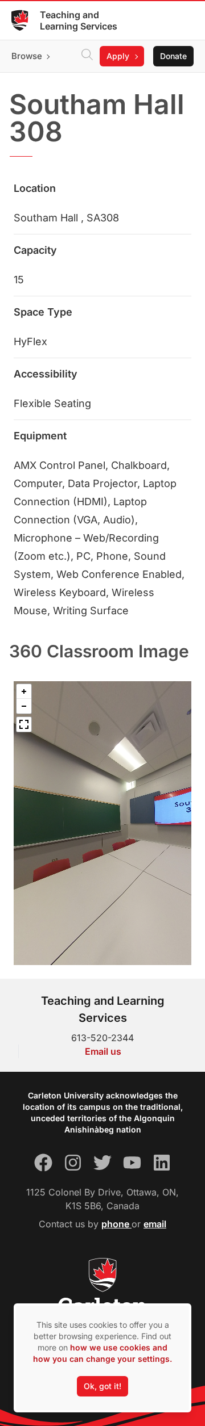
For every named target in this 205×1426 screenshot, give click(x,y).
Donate (173, 56)
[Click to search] (87, 56)
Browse (26, 56)
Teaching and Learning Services (78, 20)
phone (116, 1224)
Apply (117, 56)
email (155, 1224)
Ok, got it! (102, 1386)
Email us (103, 1051)
